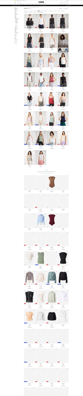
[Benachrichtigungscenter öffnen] (64, 2)
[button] (61, 8)
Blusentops (34, 7)
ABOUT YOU (37, 7)
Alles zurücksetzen (41, 12)
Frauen (24, 7)
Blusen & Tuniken (30, 7)
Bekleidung (27, 7)
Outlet (15, 0)
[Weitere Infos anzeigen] (29, 31)
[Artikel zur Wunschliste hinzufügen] (56, 14)
